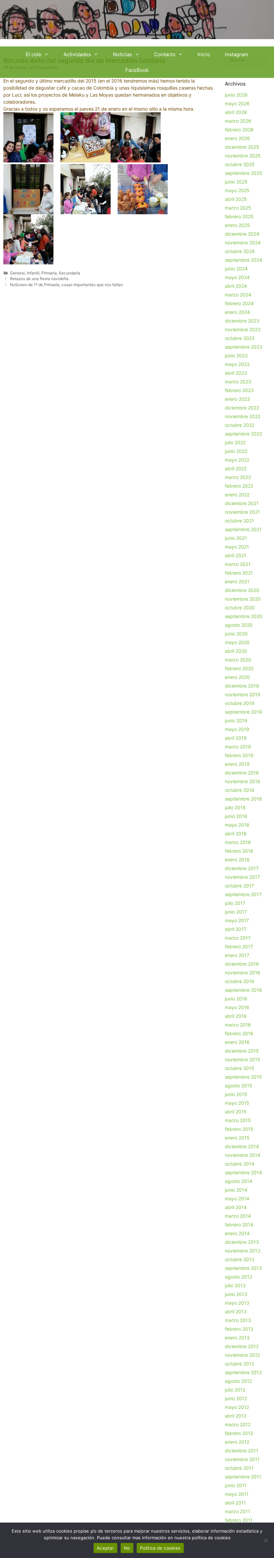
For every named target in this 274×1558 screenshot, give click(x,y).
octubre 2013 (239, 1259)
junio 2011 (236, 1485)
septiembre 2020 (243, 616)
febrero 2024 (239, 303)
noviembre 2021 (242, 512)
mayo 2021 (237, 547)
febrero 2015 (239, 1129)
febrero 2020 (239, 668)
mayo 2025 (237, 190)
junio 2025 (236, 182)
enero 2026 (237, 138)
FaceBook (137, 70)
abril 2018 (236, 833)
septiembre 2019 (243, 712)
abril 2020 (236, 651)
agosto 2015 (238, 1085)
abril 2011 (235, 1503)
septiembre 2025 (243, 173)
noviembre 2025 (243, 155)
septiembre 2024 (243, 260)
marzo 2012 (238, 1424)
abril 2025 (236, 199)
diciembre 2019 (242, 686)
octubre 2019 (239, 703)
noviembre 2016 (242, 972)
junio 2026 (236, 95)
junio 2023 (236, 355)
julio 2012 (235, 1390)
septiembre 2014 (243, 1172)
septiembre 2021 (243, 529)
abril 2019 (236, 738)
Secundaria (69, 272)
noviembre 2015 (242, 1059)
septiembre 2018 (243, 799)
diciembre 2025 (242, 147)
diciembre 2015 (242, 1051)
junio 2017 (236, 912)
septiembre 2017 (243, 894)
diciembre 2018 (242, 772)
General (17, 272)
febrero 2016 (239, 1033)
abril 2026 (236, 112)
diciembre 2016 (242, 964)
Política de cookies (160, 1548)
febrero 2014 (239, 1224)
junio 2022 (236, 451)
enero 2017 (237, 955)
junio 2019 (236, 720)
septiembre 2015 (243, 1077)
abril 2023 (236, 373)
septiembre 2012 (243, 1372)
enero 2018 (237, 859)
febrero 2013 (239, 1329)
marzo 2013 (238, 1320)
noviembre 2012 (242, 1355)
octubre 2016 (239, 981)
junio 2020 (236, 633)
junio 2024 (236, 268)
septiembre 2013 (243, 1268)
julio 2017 (235, 903)
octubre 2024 (240, 251)
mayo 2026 (237, 103)
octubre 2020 (240, 607)
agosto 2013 (238, 1277)
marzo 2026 (238, 121)
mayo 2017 (237, 920)
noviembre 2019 (242, 694)
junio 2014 (236, 1190)
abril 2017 (235, 929)
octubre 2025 (240, 164)
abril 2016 (236, 1016)
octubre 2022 (239, 425)
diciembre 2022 (242, 407)
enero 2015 (237, 1138)
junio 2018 (236, 816)
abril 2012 (235, 1416)
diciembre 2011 (241, 1450)
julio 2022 (235, 442)
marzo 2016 (238, 1025)
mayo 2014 (237, 1198)
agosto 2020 (239, 625)
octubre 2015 (239, 1068)
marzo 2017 (238, 938)
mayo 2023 (237, 364)
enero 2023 (237, 399)
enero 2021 (237, 581)
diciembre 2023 (242, 321)
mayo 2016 (237, 1007)
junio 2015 (236, 1094)
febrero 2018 (239, 851)
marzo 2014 (238, 1216)
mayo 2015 (237, 1103)
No (127, 1548)
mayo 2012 (237, 1407)
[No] (265, 1540)
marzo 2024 (238, 294)
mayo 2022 (237, 460)
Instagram (236, 54)
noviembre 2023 (243, 329)
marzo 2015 (238, 1120)
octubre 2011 (239, 1468)
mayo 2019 (237, 729)
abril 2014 (236, 1207)
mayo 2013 (237, 1303)
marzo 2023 (238, 381)
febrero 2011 (239, 1520)
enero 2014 (237, 1233)
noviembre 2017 (242, 877)
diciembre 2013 (242, 1242)
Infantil (33, 272)
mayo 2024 (237, 277)
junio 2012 (236, 1398)
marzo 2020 (238, 660)
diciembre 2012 (242, 1346)
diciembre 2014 (242, 1146)
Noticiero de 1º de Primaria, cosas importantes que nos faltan (66, 284)
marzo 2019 (238, 746)
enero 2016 (237, 1042)
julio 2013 (235, 1285)
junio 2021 (236, 538)
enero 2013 (237, 1337)
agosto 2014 (238, 1181)
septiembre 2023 (243, 347)
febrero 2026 (239, 129)
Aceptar (105, 1548)
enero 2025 (237, 225)
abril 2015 (236, 1111)
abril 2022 (236, 468)
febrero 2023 (239, 390)
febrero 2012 (239, 1433)
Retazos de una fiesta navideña (39, 278)
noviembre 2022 (242, 416)
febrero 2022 (239, 486)
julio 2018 (235, 807)
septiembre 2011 (243, 1476)
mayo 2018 (237, 825)
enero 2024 (237, 312)
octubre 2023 (240, 338)
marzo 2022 (238, 477)
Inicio (203, 54)
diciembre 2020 (242, 590)
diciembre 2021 (242, 503)
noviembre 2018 (242, 781)
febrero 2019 (239, 755)
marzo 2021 (238, 564)
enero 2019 (237, 764)
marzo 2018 (238, 842)
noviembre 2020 (243, 599)
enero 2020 (237, 677)
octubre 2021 (239, 520)
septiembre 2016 (243, 990)
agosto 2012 (238, 1381)
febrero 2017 (239, 946)
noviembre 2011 (242, 1459)
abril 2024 (236, 286)
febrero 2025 (239, 216)
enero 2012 (237, 1442)
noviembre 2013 (242, 1250)
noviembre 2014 (242, 1155)
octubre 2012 (239, 1363)
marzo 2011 (237, 1511)
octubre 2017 (239, 885)
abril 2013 (236, 1311)
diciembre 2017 (242, 868)
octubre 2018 (239, 790)
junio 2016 (236, 998)
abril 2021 (235, 555)
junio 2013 (236, 1294)
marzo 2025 (238, 208)
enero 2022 (237, 494)
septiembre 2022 (243, 434)
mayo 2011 (237, 1494)
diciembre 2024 (242, 234)
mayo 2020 (237, 642)
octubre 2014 (239, 1164)
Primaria (49, 272)
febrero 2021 (239, 573)
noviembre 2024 (243, 242)
